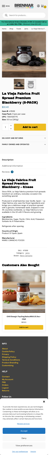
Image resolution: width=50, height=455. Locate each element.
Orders (5, 385)
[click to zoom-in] (25, 54)
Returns (5, 390)
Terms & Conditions (11, 360)
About (5, 348)
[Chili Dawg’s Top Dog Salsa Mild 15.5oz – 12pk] (24, 291)
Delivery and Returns (12, 138)
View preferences (24, 445)
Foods (19, 29)
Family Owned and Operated (15, 144)
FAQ (4, 382)
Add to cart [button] (23, 327)
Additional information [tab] (12, 166)
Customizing (7, 365)
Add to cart (30, 127)
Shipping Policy (9, 357)
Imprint (33, 451)
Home (4, 29)
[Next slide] (42, 54)
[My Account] (38, 6)
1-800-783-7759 (15, 24)
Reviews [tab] (7, 172)
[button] (44, 401)
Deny (24, 438)
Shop (11, 29)
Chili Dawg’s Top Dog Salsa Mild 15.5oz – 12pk (24, 318)
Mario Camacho (26, 256)
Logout (5, 388)
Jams (26, 29)
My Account (7, 379)
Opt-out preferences (20, 451)
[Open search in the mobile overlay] (24, 15)
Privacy (5, 354)
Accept (24, 431)
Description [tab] (7, 159)
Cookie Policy (8, 351)
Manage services (23, 424)
